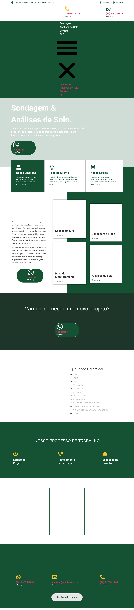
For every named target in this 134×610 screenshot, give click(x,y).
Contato (64, 30)
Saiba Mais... (59, 235)
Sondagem (65, 23)
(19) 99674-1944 (73, 13)
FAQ (62, 34)
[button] (67, 59)
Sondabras (18, 149)
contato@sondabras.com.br (67, 582)
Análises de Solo (69, 27)
